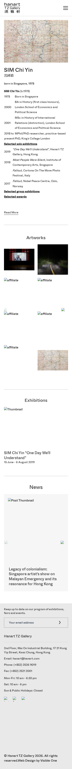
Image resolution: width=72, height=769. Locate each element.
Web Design (26, 760)
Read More (11, 212)
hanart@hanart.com (26, 658)
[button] (63, 309)
